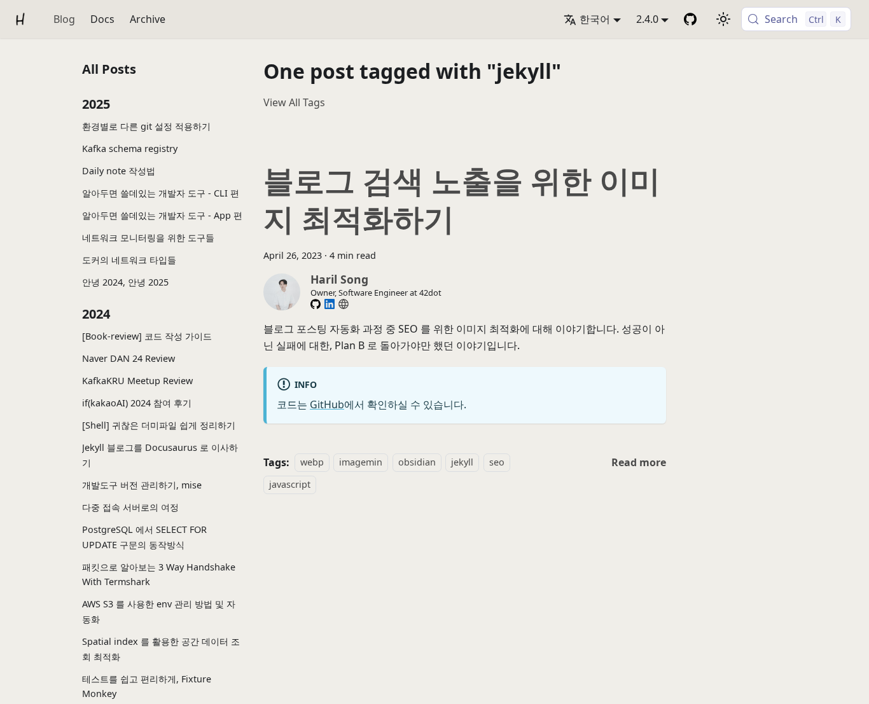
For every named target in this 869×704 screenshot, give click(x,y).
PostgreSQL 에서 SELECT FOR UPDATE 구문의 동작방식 (144, 536)
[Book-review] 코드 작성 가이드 (147, 336)
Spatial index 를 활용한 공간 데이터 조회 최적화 (161, 649)
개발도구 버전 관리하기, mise (142, 484)
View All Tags (294, 102)
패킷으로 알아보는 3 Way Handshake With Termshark (158, 574)
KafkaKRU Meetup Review (137, 381)
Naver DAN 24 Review (128, 358)
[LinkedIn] (329, 304)
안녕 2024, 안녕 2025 (125, 281)
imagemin (360, 463)
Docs (102, 19)
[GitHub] (315, 304)
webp (312, 463)
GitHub (327, 404)
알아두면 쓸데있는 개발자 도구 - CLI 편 (160, 193)
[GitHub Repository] (690, 19)
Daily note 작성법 (118, 171)
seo (496, 463)
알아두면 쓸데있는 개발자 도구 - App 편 (162, 215)
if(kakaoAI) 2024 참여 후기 (136, 403)
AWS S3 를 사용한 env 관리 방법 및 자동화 (158, 611)
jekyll (462, 463)
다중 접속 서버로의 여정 (130, 506)
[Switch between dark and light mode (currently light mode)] (723, 19)
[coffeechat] (343, 304)
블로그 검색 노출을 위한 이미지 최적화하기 (461, 199)
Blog (64, 19)
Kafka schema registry (129, 148)
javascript (289, 484)
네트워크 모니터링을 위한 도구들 (148, 237)
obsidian (417, 463)
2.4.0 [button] (647, 19)
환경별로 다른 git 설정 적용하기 (146, 126)
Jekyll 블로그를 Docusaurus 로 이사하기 (160, 455)
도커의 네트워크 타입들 (129, 260)
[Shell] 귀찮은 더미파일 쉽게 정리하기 (158, 425)
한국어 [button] (595, 19)
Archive (147, 19)
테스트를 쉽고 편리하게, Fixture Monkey (146, 686)
